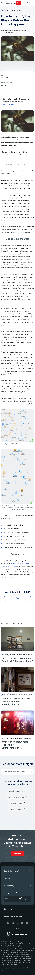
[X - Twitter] (17, 923)
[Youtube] (27, 923)
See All (16, 32)
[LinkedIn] (22, 923)
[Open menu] (32, 2)
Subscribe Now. (8, 104)
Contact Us (25, 3)
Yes (17, 598)
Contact (17, 928)
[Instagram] (12, 923)
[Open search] (2, 2)
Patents (17, 964)
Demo (18, 3)
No (17, 605)
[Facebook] (7, 923)
